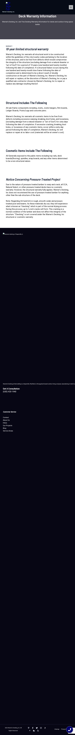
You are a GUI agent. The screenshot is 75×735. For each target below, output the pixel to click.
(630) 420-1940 (9, 391)
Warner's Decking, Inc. (8, 11)
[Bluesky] (38, 731)
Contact (6, 417)
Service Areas (8, 431)
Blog (4, 428)
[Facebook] (28, 728)
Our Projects (7, 425)
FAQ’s (5, 423)
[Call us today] (69, 729)
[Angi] (30, 731)
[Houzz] (34, 731)
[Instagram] (41, 728)
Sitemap (56, 729)
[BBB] (45, 728)
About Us (6, 420)
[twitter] (37, 728)
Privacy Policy (65, 729)
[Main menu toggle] (71, 7)
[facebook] (33, 728)
